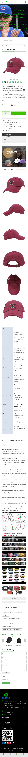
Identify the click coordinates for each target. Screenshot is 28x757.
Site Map (21, 750)
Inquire (6, 113)
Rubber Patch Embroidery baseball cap (12, 629)
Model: (4, 120)
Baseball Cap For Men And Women (11, 618)
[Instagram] (10, 743)
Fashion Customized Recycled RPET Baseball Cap (9, 645)
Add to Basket (20, 113)
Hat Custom (5, 615)
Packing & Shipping (7, 136)
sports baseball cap (7, 621)
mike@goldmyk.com (9, 710)
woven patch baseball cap (9, 609)
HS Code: (5, 128)
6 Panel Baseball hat (8, 623)
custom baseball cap (8, 612)
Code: (4, 124)
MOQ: (4, 130)
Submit (5, 683)
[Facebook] (3, 743)
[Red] (11, 105)
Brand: (4, 122)
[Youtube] (8, 743)
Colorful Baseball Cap (8, 626)
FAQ (4, 142)
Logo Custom (18, 612)
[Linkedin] (5, 743)
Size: (4, 126)
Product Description (7, 134)
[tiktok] (13, 743)
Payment (5, 139)
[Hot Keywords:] (25, 45)
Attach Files (6, 672)
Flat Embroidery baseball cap (10, 607)
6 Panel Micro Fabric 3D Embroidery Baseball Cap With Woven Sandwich (19, 645)
